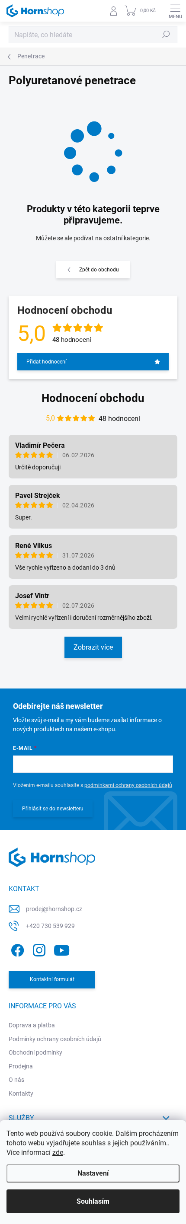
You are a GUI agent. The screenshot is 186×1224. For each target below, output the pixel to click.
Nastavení (93, 1173)
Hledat (166, 35)
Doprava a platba (32, 1025)
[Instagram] (37, 948)
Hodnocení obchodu (93, 398)
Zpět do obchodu (99, 270)
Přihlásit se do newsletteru (52, 809)
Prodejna (21, 1066)
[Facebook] (16, 948)
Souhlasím (93, 1201)
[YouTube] (61, 948)
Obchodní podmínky (35, 1052)
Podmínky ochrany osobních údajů (55, 1039)
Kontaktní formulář (52, 979)
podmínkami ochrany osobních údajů (128, 785)
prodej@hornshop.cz (54, 908)
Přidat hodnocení (46, 362)
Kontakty (21, 1093)
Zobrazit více (93, 647)
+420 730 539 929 (50, 925)
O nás (16, 1079)
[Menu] (175, 11)
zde (57, 1152)
